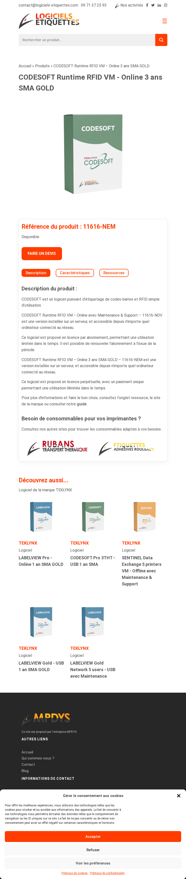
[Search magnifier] (161, 40)
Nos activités (131, 5)
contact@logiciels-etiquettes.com (48, 5)
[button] (178, 795)
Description (36, 273)
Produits (42, 66)
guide (81, 404)
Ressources (113, 273)
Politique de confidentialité (107, 873)
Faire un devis (42, 253)
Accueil (25, 66)
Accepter (93, 836)
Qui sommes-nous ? (38, 758)
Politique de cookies (75, 873)
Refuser (93, 850)
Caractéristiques (75, 273)
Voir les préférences (93, 863)
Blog (25, 771)
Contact (28, 764)
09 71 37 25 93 (94, 5)
